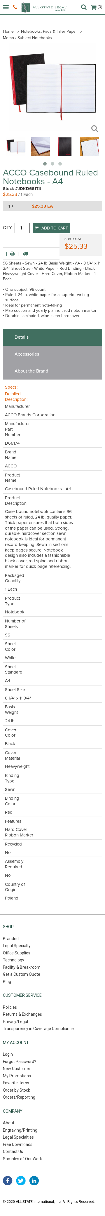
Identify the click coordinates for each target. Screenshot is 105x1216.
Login (8, 1054)
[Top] (89, 154)
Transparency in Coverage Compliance (38, 1028)
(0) (100, 6)
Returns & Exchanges (22, 1014)
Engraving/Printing (20, 1130)
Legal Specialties (18, 1137)
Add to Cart (54, 228)
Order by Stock (16, 1090)
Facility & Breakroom (22, 967)
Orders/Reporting (19, 1097)
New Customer (16, 1068)
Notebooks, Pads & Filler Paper (49, 31)
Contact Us (13, 1151)
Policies (10, 1007)
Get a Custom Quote (21, 974)
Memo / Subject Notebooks (27, 37)
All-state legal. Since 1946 (43, 7)
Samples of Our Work (22, 1158)
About (8, 1123)
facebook (8, 1180)
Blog (7, 981)
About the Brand (31, 371)
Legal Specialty (17, 945)
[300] (15, 154)
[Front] (64, 154)
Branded (11, 938)
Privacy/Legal (15, 1021)
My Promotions (17, 1076)
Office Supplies (16, 953)
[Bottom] (40, 154)
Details (22, 337)
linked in (34, 1180)
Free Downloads (17, 1144)
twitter (21, 1180)
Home (8, 31)
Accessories (27, 354)
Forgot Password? (19, 1061)
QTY (7, 228)
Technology (13, 960)
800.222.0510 (16, 7)
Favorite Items (16, 1083)
